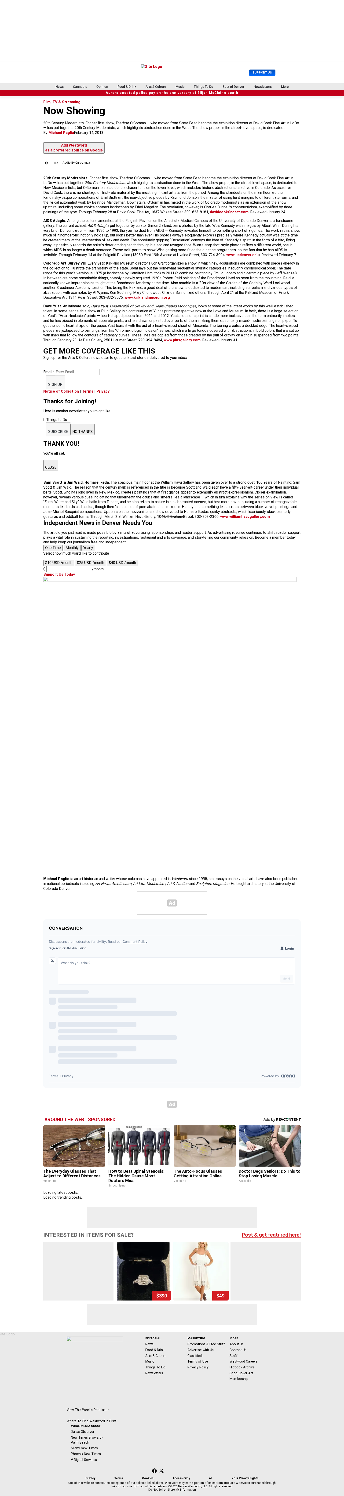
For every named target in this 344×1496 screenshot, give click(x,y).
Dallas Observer (82, 1431)
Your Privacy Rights (245, 1478)
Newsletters (263, 86)
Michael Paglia (61, 132)
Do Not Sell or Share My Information (172, 1489)
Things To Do (203, 86)
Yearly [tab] (88, 547)
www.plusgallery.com (182, 340)
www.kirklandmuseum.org (147, 297)
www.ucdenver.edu (242, 255)
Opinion (102, 86)
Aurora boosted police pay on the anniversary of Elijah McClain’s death (172, 93)
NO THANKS (82, 431)
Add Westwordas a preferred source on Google (74, 147)
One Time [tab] (53, 547)
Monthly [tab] (72, 547)
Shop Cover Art (241, 1373)
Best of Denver (233, 86)
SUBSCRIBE (58, 431)
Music (180, 86)
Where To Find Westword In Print (91, 1421)
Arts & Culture (156, 86)
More (285, 86)
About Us (237, 1344)
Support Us (262, 72)
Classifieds (195, 1356)
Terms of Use (197, 1361)
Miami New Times (84, 1448)
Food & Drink (126, 86)
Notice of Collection (61, 391)
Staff (234, 1356)
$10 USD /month (58, 562)
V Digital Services (84, 1460)
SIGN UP (55, 384)
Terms (87, 391)
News (59, 86)
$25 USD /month (90, 562)
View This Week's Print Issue (88, 1410)
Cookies (148, 1478)
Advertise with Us (200, 1350)
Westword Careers (244, 1361)
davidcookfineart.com (229, 212)
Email (49, 372)
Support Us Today (59, 574)
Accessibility (181, 1478)
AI (210, 1478)
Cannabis (80, 86)
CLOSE (50, 467)
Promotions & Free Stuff (206, 1344)
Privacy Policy (198, 1367)
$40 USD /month (122, 562)
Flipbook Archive (242, 1367)
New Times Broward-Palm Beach (87, 1440)
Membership (239, 1379)
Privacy (103, 391)
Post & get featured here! (271, 1235)
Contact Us (238, 1350)
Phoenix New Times (86, 1454)
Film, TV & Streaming (62, 102)
